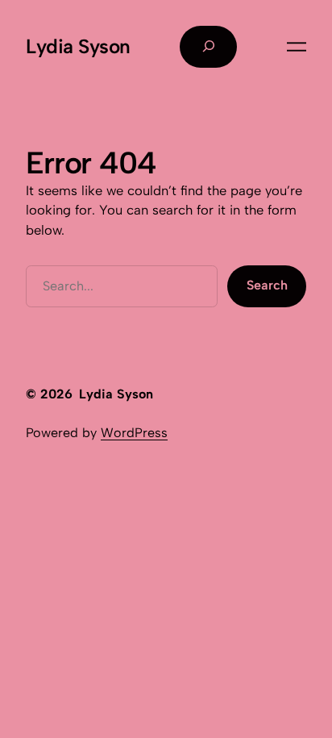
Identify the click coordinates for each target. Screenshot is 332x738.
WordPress (134, 432)
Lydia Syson (78, 46)
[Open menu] (296, 46)
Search (267, 285)
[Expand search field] (208, 47)
